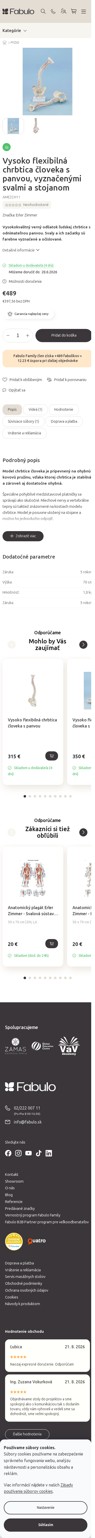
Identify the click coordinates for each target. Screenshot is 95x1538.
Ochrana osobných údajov (26, 1290)
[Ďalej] (12, 645)
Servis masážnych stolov (25, 1276)
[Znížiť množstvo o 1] (8, 335)
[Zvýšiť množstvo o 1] (28, 335)
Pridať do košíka (64, 335)
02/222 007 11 (27, 1108)
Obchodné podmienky (23, 1283)
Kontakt (11, 1174)
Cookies (11, 1297)
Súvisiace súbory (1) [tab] (23, 421)
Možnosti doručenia (25, 281)
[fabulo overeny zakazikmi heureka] (14, 1241)
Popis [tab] (12, 409)
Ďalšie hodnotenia (27, 1434)
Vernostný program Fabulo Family (32, 1215)
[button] (33, 765)
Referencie (14, 1201)
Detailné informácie (19, 250)
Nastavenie (45, 1507)
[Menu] (84, 11)
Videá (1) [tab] (35, 409)
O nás (10, 1188)
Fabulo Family (24, 356)
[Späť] (83, 645)
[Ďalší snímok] (88, 126)
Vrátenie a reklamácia (24, 433)
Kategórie (12, 30)
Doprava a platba (64, 421)
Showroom (14, 1181)
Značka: (20, 215)
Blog (9, 1195)
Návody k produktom (22, 1304)
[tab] (25, 796)
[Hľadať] (43, 11)
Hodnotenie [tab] (63, 409)
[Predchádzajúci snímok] (7, 126)
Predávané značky (20, 1208)
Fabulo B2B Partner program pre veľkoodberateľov (47, 1222)
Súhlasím (45, 1525)
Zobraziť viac (26, 536)
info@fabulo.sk (28, 1122)
